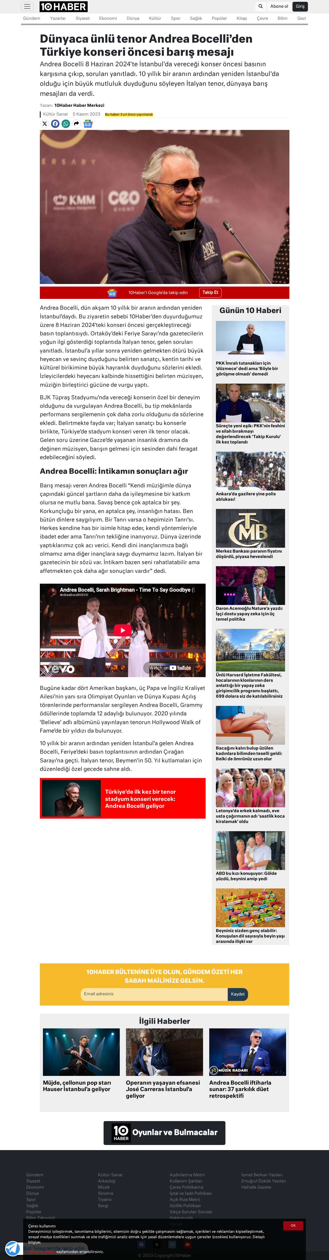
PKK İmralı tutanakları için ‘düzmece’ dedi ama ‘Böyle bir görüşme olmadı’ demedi (247, 369)
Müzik (104, 1188)
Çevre (262, 19)
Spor (175, 19)
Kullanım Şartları (186, 1181)
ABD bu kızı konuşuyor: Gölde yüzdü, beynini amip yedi (246, 876)
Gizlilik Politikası (185, 1206)
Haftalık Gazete (256, 1188)
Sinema (105, 1194)
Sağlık (196, 19)
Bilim (283, 19)
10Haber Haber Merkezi (79, 106)
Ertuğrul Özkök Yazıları (263, 1181)
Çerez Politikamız (187, 1188)
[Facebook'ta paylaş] (55, 124)
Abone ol (279, 7)
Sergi (103, 1206)
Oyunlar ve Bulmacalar (174, 1133)
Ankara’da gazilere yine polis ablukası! (246, 497)
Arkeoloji (106, 1181)
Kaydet (238, 994)
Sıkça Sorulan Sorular (191, 1212)
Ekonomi (108, 19)
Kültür (155, 19)
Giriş (300, 7)
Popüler (219, 19)
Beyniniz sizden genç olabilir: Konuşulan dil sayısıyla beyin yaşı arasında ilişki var (250, 936)
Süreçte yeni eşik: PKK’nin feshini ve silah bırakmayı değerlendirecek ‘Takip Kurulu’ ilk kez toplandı (250, 434)
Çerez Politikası (42, 1252)
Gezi (301, 19)
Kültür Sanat (55, 114)
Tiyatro (105, 1200)
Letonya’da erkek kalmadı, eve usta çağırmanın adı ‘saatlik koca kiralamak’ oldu (250, 816)
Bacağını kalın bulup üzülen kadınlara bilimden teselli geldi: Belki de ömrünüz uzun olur (249, 753)
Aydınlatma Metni (187, 1175)
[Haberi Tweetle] (44, 124)
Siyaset (83, 19)
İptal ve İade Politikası (191, 1194)
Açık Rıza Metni (185, 1200)
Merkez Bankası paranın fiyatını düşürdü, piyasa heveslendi (249, 554)
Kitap (242, 19)
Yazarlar (58, 19)
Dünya (133, 19)
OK (293, 1225)
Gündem (31, 19)
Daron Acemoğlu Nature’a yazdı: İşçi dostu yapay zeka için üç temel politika (249, 614)
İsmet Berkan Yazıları (261, 1175)
